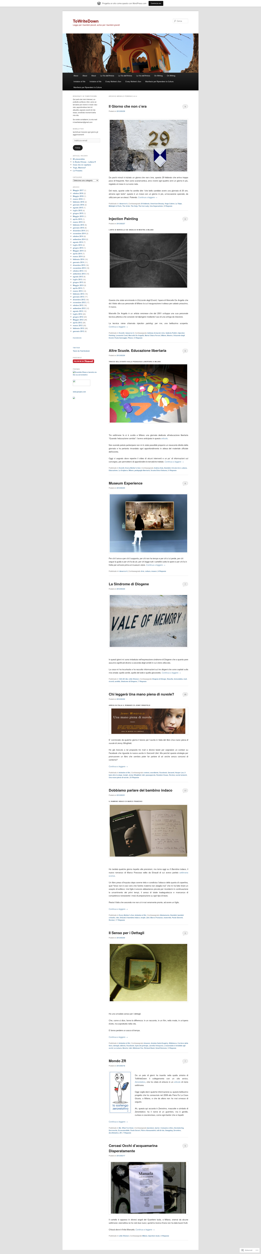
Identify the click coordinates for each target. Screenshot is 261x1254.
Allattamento (165, 915)
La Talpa (178, 203)
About (76, 75)
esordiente (154, 772)
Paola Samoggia (120, 338)
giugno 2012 (78, 317)
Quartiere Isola (154, 1236)
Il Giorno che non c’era (128, 106)
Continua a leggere (147, 197)
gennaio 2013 (78, 296)
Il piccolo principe (141, 1045)
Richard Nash (149, 1048)
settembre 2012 (79, 308)
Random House (162, 775)
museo (154, 571)
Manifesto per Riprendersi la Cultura (159, 81)
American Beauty (157, 203)
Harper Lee (179, 772)
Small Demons (161, 1048)
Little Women (134, 679)
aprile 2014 (77, 253)
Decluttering (179, 1128)
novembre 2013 (79, 268)
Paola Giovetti (177, 917)
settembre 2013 (79, 273)
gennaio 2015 (78, 227)
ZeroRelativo (114, 1133)
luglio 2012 (77, 314)
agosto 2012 (78, 311)
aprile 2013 (77, 288)
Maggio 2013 (78, 285)
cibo (117, 917)
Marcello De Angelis (136, 335)
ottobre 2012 (78, 305)
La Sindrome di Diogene (129, 583)
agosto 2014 (78, 242)
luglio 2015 (77, 210)
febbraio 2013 (78, 294)
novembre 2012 (79, 302)
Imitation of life (79, 81)
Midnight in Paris (115, 206)
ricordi (111, 681)
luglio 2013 (77, 279)
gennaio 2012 (78, 331)
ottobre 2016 (78, 193)
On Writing (158, 75)
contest (146, 772)
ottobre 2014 (78, 236)
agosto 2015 (78, 207)
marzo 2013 (78, 291)
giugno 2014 (78, 248)
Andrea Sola (158, 468)
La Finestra (77, 170)
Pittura (130, 338)
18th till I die (123, 679)
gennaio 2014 (78, 262)
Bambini (167, 468)
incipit (125, 775)
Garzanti (171, 772)
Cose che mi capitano (82, 164)
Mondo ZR (117, 1060)
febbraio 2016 (78, 202)
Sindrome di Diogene (129, 681)
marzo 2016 (78, 199)
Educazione (113, 470)
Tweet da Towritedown (81, 351)
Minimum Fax (138, 1048)
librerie (125, 1048)
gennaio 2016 (78, 204)
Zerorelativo (140, 1081)
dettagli (116, 1045)
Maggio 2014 (78, 250)
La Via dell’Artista (107, 75)
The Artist (126, 206)
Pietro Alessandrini (148, 1130)
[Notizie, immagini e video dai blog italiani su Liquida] (81, 385)
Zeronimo (177, 1130)
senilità (117, 681)
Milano (163, 335)
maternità (167, 917)
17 (185, 790)
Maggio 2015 (78, 216)
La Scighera (123, 470)
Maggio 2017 (78, 190)
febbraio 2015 (78, 225)
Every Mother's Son (132, 468)
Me (120, 1128)
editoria (123, 1045)
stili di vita (160, 1130)
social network (181, 775)
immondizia (178, 679)
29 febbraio (145, 203)
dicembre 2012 (79, 299)
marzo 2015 (78, 222)
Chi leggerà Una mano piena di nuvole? (141, 694)
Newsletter (78, 129)
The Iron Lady (143, 206)
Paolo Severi (135, 1130)
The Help (134, 206)
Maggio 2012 (78, 319)
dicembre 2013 (79, 265)
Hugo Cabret (170, 203)
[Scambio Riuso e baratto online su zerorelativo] (85, 374)
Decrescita (113, 1130)
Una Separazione (156, 206)
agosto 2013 (78, 276)
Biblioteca (173, 1043)
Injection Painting (123, 218)
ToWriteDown (86, 21)
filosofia (170, 679)
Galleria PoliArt (171, 333)
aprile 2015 (77, 219)
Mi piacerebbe (79, 159)
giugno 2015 (78, 213)
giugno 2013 (78, 282)
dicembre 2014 (79, 230)
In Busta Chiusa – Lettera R (84, 162)
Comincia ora (156, 3)
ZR (120, 1133)
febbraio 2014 (78, 259)
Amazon (147, 1043)
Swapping (169, 1130)
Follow (77, 148)
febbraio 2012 (78, 328)
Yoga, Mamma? (79, 167)
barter (157, 1128)
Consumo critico (167, 1128)
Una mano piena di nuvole (119, 777)
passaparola (151, 775)
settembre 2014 (79, 239)
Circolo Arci (176, 468)
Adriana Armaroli (154, 333)
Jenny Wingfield (135, 775)
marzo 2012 (78, 325)
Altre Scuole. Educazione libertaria (137, 350)
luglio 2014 (77, 245)
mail (185, 679)
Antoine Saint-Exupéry (159, 1043)
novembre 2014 (79, 233)
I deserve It (123, 203)
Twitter (76, 348)
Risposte (168, 206)
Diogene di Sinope (159, 679)
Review (172, 775)
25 (185, 694)
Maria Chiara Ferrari (152, 335)
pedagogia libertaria (142, 470)
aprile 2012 (77, 322)
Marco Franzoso (156, 917)
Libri (143, 775)
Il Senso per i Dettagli (126, 932)
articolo (164, 438)
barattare (150, 1128)
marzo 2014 (78, 256)
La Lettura (118, 1048)
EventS (121, 333)
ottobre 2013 (78, 271)
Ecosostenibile (124, 1130)
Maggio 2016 (78, 196)
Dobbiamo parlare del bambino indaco (140, 790)
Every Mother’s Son (113, 81)
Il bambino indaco (133, 917)
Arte (163, 333)
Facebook (163, 772)
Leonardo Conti (122, 335)
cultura (184, 468)
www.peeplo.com (79, 391)
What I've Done (127, 1128)
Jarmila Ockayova (156, 1045)
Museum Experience (125, 483)
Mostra (170, 335)
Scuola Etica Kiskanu (159, 470)
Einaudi (123, 917)
